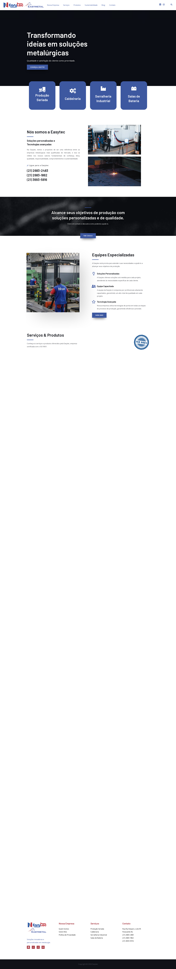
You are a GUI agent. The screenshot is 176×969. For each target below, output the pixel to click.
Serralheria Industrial (99, 935)
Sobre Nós (63, 932)
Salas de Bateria (97, 938)
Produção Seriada (97, 929)
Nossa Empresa (53, 5)
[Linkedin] (28, 947)
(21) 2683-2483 (128, 935)
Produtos (77, 5)
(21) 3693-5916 (128, 941)
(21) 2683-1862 (128, 938)
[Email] (43, 947)
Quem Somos (64, 929)
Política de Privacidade (67, 935)
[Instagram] (38, 947)
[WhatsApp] (33, 947)
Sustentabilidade (91, 5)
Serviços (66, 5)
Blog (103, 5)
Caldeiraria (95, 932)
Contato (112, 5)
